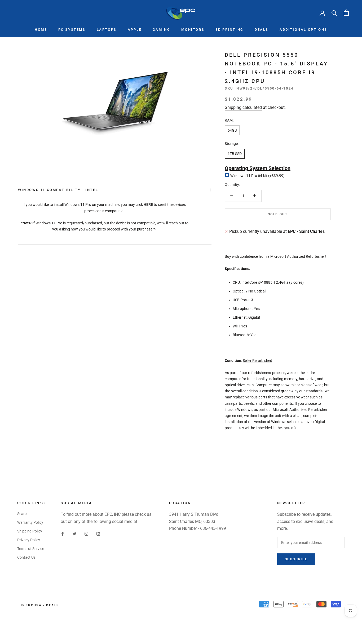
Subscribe (296, 559)
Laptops (107, 30)
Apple (135, 30)
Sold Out (278, 214)
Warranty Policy (30, 522)
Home (41, 30)
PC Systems (72, 30)
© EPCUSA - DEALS (40, 605)
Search (23, 514)
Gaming (161, 30)
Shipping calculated (243, 107)
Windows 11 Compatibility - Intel (58, 190)
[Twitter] (74, 533)
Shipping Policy (29, 531)
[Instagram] (86, 533)
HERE (148, 204)
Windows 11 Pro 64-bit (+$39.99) (257, 176)
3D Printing (229, 30)
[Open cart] (346, 13)
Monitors (192, 30)
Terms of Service (30, 549)
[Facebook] (62, 533)
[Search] (334, 12)
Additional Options (303, 30)
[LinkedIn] (98, 533)
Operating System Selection (257, 168)
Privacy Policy (28, 540)
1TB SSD (235, 154)
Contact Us (26, 557)
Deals (261, 30)
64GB (232, 130)
